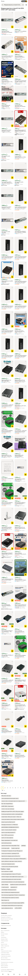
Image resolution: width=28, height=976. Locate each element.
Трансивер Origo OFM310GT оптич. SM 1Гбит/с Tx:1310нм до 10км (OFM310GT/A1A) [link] (20, 232)
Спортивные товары (5, 952)
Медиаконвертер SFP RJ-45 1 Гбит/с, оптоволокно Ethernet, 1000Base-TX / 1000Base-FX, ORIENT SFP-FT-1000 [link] (20, 605)
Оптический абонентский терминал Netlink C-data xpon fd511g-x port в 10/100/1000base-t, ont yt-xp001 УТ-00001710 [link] (20, 705)
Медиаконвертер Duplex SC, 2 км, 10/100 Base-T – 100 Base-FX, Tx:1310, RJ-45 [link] (7, 631)
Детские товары (4, 957)
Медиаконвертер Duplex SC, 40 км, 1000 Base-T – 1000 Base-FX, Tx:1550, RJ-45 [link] (20, 681)
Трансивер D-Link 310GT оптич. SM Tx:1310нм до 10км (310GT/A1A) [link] (7, 183)
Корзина (19, 974)
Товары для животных (5, 954)
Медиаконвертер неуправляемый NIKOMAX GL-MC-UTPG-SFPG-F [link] (7, 731)
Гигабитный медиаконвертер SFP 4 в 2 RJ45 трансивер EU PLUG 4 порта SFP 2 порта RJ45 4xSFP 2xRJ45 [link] (7, 331)
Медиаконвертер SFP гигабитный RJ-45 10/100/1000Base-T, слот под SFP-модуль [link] (7, 106)
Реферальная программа (6, 925)
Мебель (2, 932)
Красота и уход (4, 944)
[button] (26, 5)
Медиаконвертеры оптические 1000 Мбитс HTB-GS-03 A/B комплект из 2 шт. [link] (20, 57)
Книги (2, 949)
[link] (6, 796)
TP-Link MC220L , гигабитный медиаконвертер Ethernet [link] (7, 405)
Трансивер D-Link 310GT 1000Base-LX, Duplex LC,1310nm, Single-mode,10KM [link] (7, 131)
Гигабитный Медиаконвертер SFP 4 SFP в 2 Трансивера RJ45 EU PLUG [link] (20, 405)
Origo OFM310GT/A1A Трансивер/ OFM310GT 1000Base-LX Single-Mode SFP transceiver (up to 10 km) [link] (7, 605)
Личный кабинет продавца (6, 915)
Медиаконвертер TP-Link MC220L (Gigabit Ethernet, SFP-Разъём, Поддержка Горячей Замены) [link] (20, 381)
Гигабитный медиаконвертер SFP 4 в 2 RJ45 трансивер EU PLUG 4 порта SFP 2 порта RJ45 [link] (20, 282)
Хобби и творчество (5, 945)
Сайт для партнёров (5, 920)
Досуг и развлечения (5, 930)
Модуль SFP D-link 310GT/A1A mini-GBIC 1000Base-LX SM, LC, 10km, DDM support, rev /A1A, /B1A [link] (20, 81)
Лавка (8, 974)
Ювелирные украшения (5, 959)
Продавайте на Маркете (6, 917)
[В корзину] (12, 26)
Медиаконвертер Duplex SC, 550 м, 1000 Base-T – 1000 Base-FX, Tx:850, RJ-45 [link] (7, 756)
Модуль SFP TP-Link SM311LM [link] (20, 31)
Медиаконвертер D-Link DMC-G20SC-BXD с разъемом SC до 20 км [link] (6, 381)
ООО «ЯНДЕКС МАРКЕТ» (9, 969)
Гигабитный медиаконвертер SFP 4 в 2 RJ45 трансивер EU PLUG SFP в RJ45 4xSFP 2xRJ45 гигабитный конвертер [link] (20, 307)
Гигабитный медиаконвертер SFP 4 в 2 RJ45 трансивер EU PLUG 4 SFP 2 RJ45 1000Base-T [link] (20, 356)
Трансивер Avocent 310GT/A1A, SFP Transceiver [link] (7, 32)
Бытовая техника (4, 933)
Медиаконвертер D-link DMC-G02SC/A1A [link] (7, 282)
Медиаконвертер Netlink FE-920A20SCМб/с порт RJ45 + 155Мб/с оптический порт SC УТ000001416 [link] (7, 554)
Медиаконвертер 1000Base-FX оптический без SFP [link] (7, 431)
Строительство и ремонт (6, 956)
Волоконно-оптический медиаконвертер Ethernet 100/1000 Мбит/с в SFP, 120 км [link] (20, 756)
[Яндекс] (10, 971)
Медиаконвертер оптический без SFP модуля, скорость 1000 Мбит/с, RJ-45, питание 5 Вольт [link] (20, 580)
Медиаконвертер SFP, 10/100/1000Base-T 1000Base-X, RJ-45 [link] (19, 456)
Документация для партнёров (7, 918)
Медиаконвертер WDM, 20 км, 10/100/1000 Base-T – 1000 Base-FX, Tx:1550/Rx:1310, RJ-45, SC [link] (20, 503)
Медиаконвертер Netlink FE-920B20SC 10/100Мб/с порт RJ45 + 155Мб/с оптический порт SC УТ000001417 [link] (20, 131)
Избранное (14, 974)
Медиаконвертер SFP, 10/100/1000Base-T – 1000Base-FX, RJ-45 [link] (6, 705)
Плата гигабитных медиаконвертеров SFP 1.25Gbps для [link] (19, 631)
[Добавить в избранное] (12, 13)
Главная (3, 974)
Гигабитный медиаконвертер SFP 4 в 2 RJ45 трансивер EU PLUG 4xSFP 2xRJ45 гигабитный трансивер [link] (7, 356)
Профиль (25, 974)
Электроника (3, 937)
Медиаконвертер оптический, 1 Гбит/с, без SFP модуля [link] (20, 554)
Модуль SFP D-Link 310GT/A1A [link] (7, 478)
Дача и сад (3, 947)
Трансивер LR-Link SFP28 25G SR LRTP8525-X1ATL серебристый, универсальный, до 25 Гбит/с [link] (7, 528)
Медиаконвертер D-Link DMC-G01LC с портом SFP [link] (7, 456)
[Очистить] (22, 4)
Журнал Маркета (4, 967)
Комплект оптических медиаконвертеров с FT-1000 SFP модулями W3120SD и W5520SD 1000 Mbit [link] (20, 331)
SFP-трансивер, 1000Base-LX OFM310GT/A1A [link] (7, 656)
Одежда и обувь (4, 939)
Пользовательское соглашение (7, 962)
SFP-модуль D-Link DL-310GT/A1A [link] (6, 157)
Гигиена (2, 935)
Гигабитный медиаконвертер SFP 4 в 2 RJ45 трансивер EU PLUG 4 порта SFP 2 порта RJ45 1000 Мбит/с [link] (20, 257)
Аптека (2, 942)
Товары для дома (4, 940)
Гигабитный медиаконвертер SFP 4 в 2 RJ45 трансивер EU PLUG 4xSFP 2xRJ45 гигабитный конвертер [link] (7, 257)
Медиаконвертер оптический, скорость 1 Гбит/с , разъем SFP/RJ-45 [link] (7, 81)
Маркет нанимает (4, 965)
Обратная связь (4, 963)
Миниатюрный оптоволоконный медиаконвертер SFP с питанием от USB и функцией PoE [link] (20, 731)
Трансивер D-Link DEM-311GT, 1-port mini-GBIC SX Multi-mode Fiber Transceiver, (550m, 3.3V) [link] (7, 57)
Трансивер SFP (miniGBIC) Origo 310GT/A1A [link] (20, 479)
